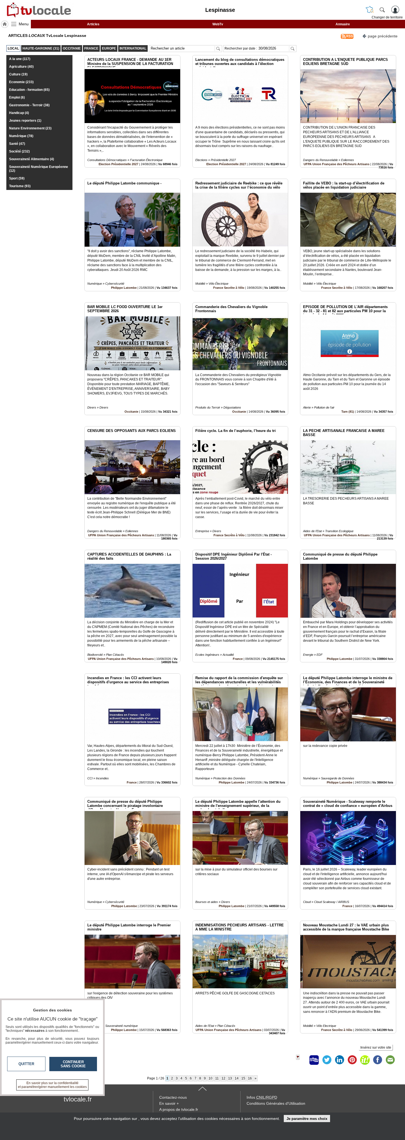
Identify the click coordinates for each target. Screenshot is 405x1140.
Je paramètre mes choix (307, 1119)
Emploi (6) (17, 97)
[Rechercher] (382, 10)
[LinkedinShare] (339, 1059)
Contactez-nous (173, 1097)
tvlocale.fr (78, 1099)
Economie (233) (21, 82)
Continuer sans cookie (73, 1064)
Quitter (26, 1064)
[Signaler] (301, 1059)
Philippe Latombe (124, 287)
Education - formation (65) (29, 90)
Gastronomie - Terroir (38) (29, 105)
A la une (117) (19, 59)
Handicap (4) (19, 113)
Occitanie (131, 411)
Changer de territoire (387, 17)
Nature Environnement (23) (30, 128)
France (238, 658)
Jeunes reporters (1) (25, 121)
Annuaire (343, 24)
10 (210, 1078)
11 (217, 1078)
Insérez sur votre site (375, 1047)
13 (230, 1078)
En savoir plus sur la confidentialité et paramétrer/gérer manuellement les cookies (52, 1085)
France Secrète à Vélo (228, 287)
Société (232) (19, 151)
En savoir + (169, 1103)
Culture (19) (18, 74)
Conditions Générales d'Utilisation (276, 1103)
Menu (24, 24)
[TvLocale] (38, 10)
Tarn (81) (347, 411)
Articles (93, 24)
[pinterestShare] (352, 1059)
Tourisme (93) (20, 186)
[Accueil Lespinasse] (4, 24)
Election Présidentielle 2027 (118, 164)
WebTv (217, 24)
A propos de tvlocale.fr (178, 1109)
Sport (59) (17, 178)
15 (243, 1078)
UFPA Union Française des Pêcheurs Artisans (336, 164)
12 (223, 1078)
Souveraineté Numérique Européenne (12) (38, 169)
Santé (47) (17, 144)
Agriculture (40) (21, 67)
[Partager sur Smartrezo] (314, 1059)
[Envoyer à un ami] (390, 1059)
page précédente (383, 36)
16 (250, 1078)
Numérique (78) (21, 136)
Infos (262, 1097)
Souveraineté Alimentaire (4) (31, 159)
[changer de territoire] (370, 10)
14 (237, 1078)
